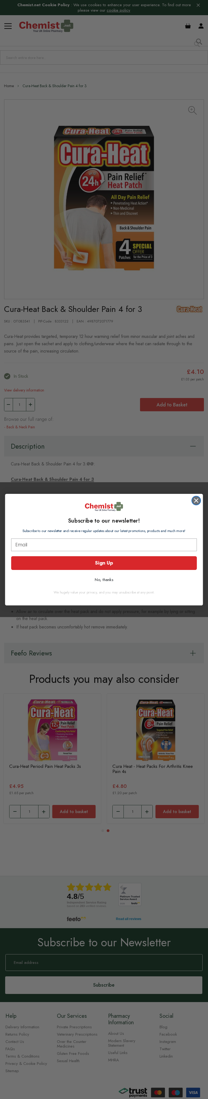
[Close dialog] (196, 500)
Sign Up (104, 562)
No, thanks (104, 579)
